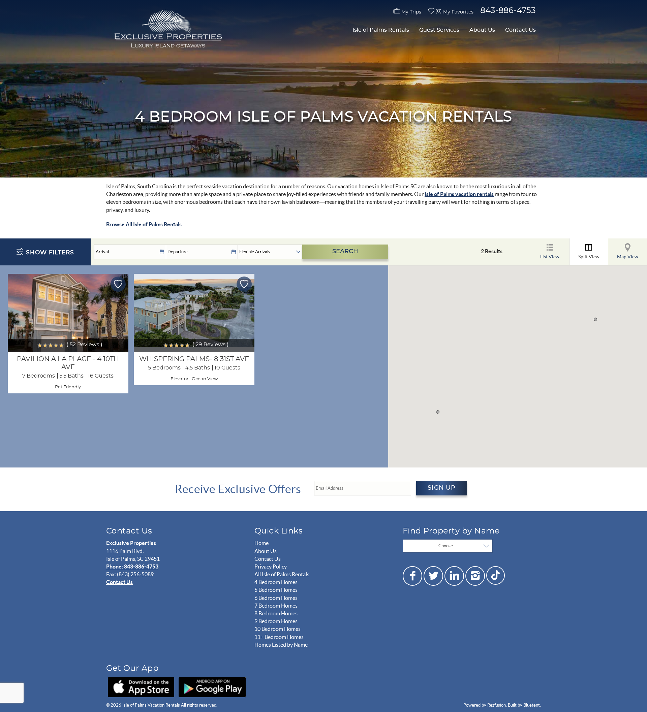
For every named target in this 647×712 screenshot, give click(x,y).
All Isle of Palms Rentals (281, 574)
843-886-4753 (508, 11)
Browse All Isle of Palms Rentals (144, 224)
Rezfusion (496, 705)
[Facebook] (412, 576)
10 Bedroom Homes (277, 629)
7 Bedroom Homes (276, 606)
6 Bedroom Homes (276, 598)
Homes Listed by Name (281, 645)
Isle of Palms (440, 194)
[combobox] (447, 546)
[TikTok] (495, 574)
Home (261, 543)
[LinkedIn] (454, 576)
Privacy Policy (270, 566)
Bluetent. (532, 705)
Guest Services (439, 30)
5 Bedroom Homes (276, 590)
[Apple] (141, 687)
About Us (482, 30)
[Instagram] (475, 576)
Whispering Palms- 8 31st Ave (194, 359)
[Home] (166, 30)
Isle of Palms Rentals (380, 30)
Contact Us (520, 30)
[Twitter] (433, 576)
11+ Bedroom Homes (279, 637)
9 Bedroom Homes (276, 621)
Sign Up (441, 488)
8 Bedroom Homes (276, 613)
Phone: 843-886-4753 (132, 566)
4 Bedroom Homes (276, 582)
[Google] (212, 687)
